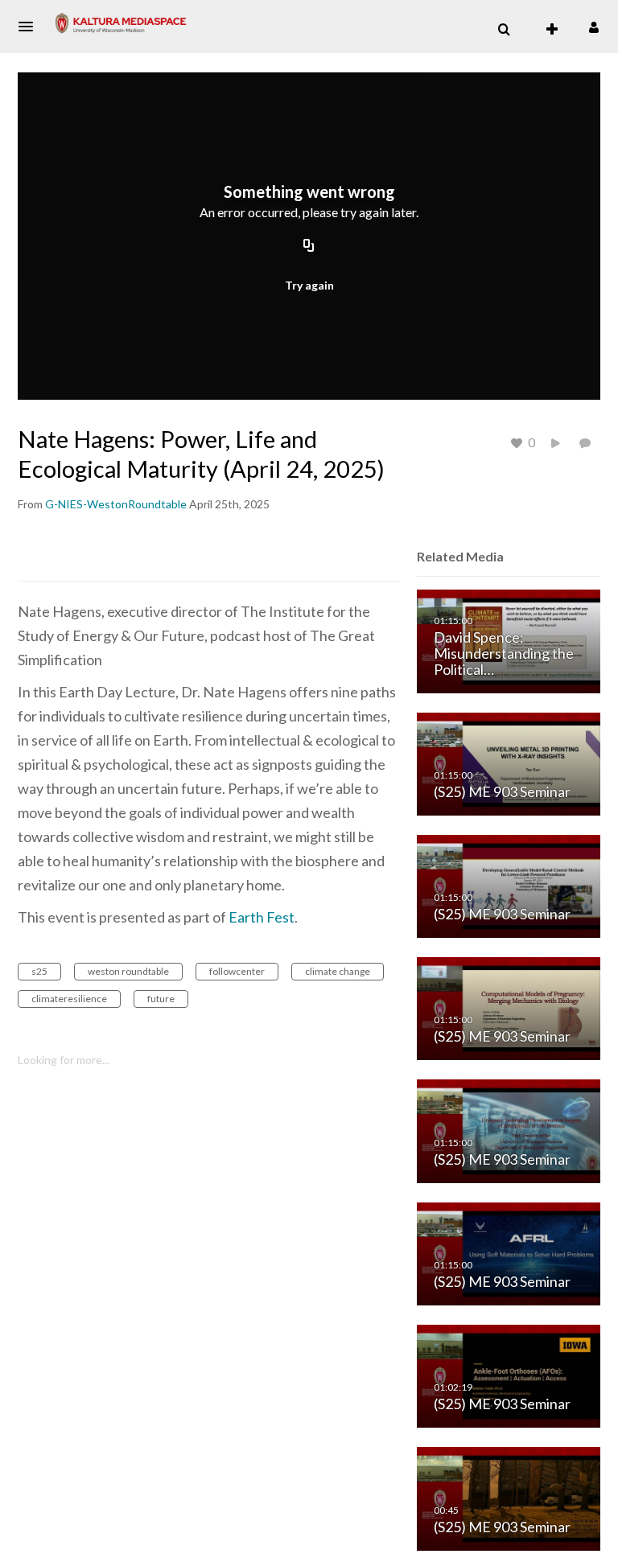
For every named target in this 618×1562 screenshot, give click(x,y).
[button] (30, 26)
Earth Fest (262, 917)
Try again (309, 285)
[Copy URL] (309, 247)
